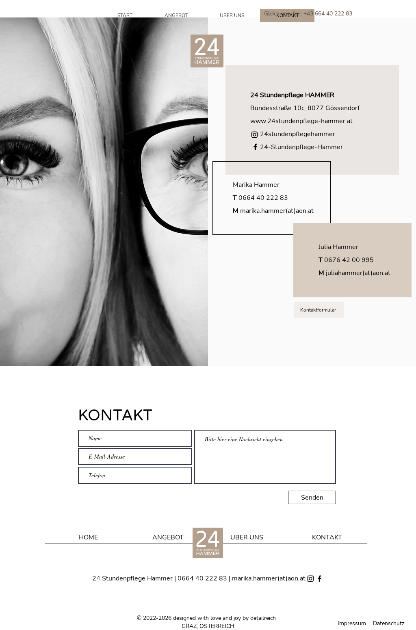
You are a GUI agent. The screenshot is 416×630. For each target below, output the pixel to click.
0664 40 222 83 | (205, 578)
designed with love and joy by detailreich (224, 618)
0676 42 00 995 (349, 259)
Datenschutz (388, 623)
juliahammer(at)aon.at (358, 272)
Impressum (352, 623)
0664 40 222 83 (263, 197)
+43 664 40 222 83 (328, 13)
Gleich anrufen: (283, 13)
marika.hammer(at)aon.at (277, 210)
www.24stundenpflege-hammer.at (301, 121)
